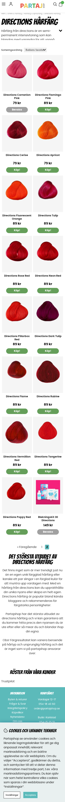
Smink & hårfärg (14, 14)
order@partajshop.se (47, 708)
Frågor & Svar (17, 704)
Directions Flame (17, 396)
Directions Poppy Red (17, 517)
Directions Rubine (48, 396)
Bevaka (17, 109)
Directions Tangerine (48, 457)
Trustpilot (8, 681)
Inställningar (12, 795)
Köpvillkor (17, 712)
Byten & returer (17, 699)
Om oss (17, 721)
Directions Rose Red (17, 276)
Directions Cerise (17, 155)
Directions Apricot (48, 155)
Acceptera (30, 795)
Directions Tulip (48, 215)
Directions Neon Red (48, 276)
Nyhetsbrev (17, 717)
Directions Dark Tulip (48, 336)
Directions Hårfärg (52, 14)
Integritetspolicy (17, 708)
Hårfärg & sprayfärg (33, 14)
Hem (3, 14)
